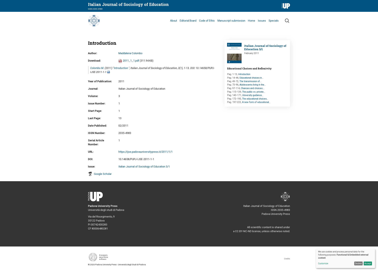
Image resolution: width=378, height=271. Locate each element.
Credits (287, 259)
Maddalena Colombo (130, 53)
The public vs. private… (253, 91)
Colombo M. (97, 68)
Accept (367, 263)
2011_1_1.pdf (131, 60)
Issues (262, 20)
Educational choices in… (251, 77)
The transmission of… (250, 81)
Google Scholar (103, 173)
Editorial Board (188, 20)
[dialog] (345, 258)
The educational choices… (255, 98)
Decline (358, 263)
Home (251, 20)
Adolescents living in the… (252, 84)
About (173, 20)
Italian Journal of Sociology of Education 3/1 (144, 166)
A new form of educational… (256, 102)
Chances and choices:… (252, 88)
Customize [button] (323, 263)
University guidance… (252, 95)
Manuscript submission (231, 20)
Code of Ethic (207, 20)
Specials (274, 20)
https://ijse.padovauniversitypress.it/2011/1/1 (145, 151)
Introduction (121, 68)
